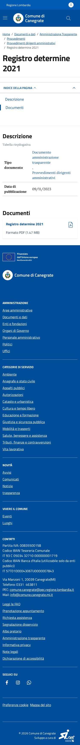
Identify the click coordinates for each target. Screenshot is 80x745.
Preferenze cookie (15, 704)
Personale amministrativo (21, 337)
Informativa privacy (17, 644)
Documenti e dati (15, 317)
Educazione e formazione (21, 415)
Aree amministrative (17, 310)
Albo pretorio (12, 631)
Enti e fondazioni (15, 323)
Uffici (6, 350)
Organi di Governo (16, 330)
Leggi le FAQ (11, 604)
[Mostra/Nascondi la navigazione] (5, 17)
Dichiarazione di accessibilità (23, 658)
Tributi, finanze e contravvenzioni (27, 442)
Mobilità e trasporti (16, 428)
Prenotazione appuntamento (23, 610)
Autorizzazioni (13, 394)
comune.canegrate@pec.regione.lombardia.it (42, 589)
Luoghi (7, 522)
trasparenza (11, 492)
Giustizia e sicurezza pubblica (24, 421)
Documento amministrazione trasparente (45, 157)
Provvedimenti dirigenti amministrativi (51, 175)
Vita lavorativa (13, 449)
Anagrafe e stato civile (19, 381)
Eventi (7, 516)
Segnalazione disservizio (20, 624)
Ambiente (10, 374)
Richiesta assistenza (17, 617)
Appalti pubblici (14, 387)
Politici (7, 344)
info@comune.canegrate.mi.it (31, 594)
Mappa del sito (40, 704)
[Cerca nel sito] (68, 18)
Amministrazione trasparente (24, 638)
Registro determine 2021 (24, 224)
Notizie (8, 486)
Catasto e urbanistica (18, 401)
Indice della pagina (17, 88)
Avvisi (7, 472)
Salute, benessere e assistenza (25, 435)
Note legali (10, 651)
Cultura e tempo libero (19, 408)
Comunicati (11, 479)
